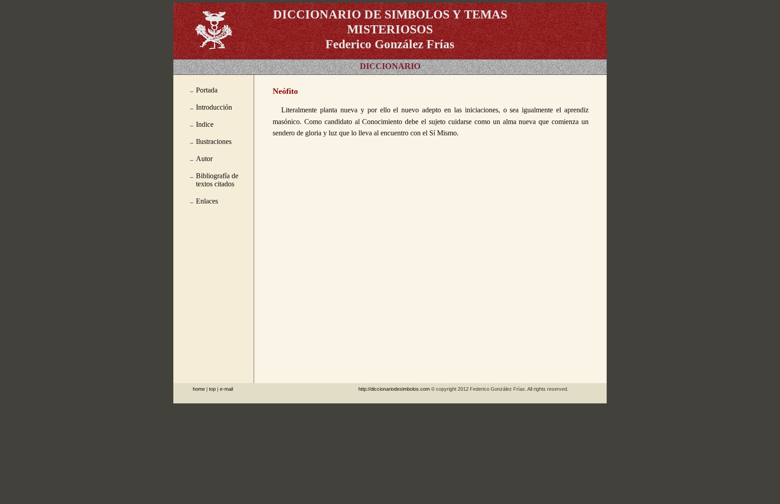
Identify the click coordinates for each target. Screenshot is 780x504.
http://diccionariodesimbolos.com (394, 389)
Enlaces (207, 201)
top (212, 389)
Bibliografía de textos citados (217, 180)
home (199, 389)
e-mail (226, 389)
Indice (205, 124)
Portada (207, 90)
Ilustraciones (214, 141)
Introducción (214, 107)
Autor (204, 158)
